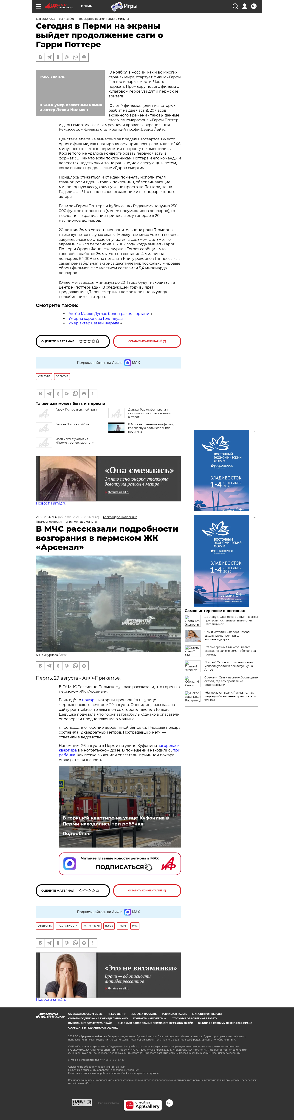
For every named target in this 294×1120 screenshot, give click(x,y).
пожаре (89, 700)
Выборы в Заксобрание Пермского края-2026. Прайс (155, 1023)
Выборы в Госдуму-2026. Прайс (90, 1023)
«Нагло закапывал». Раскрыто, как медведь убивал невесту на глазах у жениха (230, 696)
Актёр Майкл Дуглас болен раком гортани (108, 314)
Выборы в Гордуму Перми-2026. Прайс (225, 1023)
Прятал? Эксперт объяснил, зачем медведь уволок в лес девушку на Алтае (228, 666)
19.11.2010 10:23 (45, 18)
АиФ (63, 655)
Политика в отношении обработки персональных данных (103, 1070)
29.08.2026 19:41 (46, 517)
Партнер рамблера (108, 1103)
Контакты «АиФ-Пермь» (150, 1018)
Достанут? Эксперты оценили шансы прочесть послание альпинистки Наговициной (231, 620)
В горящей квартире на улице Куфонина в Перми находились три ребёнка (115, 821)
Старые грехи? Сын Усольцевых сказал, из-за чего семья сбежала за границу (230, 650)
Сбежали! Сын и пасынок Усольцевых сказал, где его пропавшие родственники (231, 681)
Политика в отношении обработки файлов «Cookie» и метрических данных (113, 1073)
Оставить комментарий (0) (147, 890)
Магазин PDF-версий (207, 1013)
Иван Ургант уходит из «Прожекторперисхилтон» (75, 440)
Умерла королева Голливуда (95, 318)
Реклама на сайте (144, 1013)
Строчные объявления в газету (194, 1018)
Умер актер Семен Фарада (93, 323)
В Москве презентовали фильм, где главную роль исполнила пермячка (151, 427)
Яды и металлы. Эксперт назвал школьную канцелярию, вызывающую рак (227, 635)
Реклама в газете (174, 1013)
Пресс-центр (116, 1013)
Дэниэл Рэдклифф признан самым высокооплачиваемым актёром (149, 413)
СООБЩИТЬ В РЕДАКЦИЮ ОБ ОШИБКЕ (93, 1027)
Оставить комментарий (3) (147, 341)
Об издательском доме (85, 1013)
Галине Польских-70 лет (73, 424)
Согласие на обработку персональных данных (96, 1066)
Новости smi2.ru (51, 503)
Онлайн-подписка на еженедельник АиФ (98, 1018)
